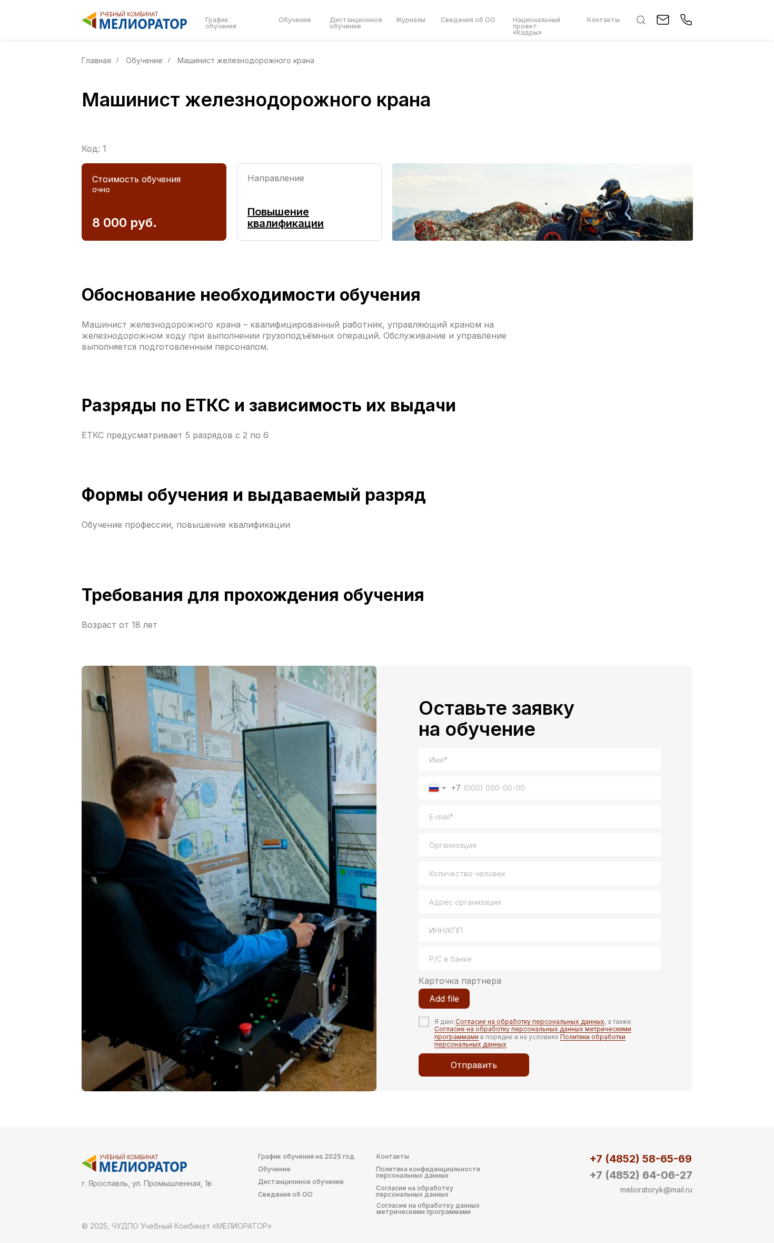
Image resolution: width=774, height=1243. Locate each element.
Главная (96, 60)
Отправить (474, 1065)
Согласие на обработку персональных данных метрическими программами (532, 1032)
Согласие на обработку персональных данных (529, 1021)
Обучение (144, 60)
